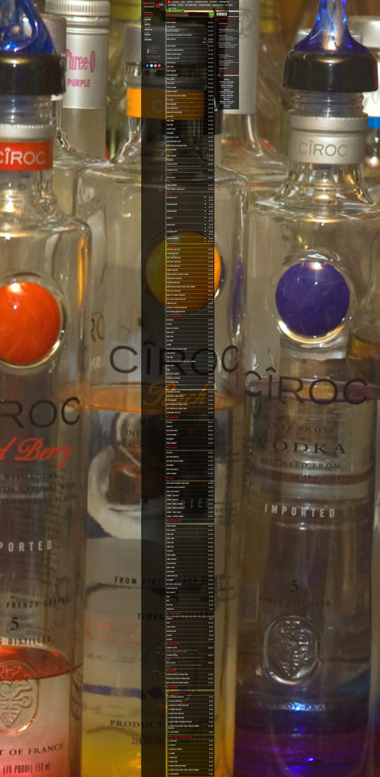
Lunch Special (172, 8)
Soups (183, 2)
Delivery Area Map (224, 51)
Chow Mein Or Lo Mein (201, 2)
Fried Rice (190, 2)
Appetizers (175, 2)
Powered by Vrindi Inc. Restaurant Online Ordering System (153, 70)
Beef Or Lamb (172, 5)
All (169, 2)
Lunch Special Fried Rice (178, 693)
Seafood (180, 5)
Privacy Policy (153, 71)
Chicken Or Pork (224, 2)
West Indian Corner (191, 5)
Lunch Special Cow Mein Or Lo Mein (181, 737)
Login (150, 62)
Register (155, 62)
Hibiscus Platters (218, 5)
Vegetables (213, 2)
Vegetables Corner (204, 5)
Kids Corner (229, 5)
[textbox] (199, 14)
